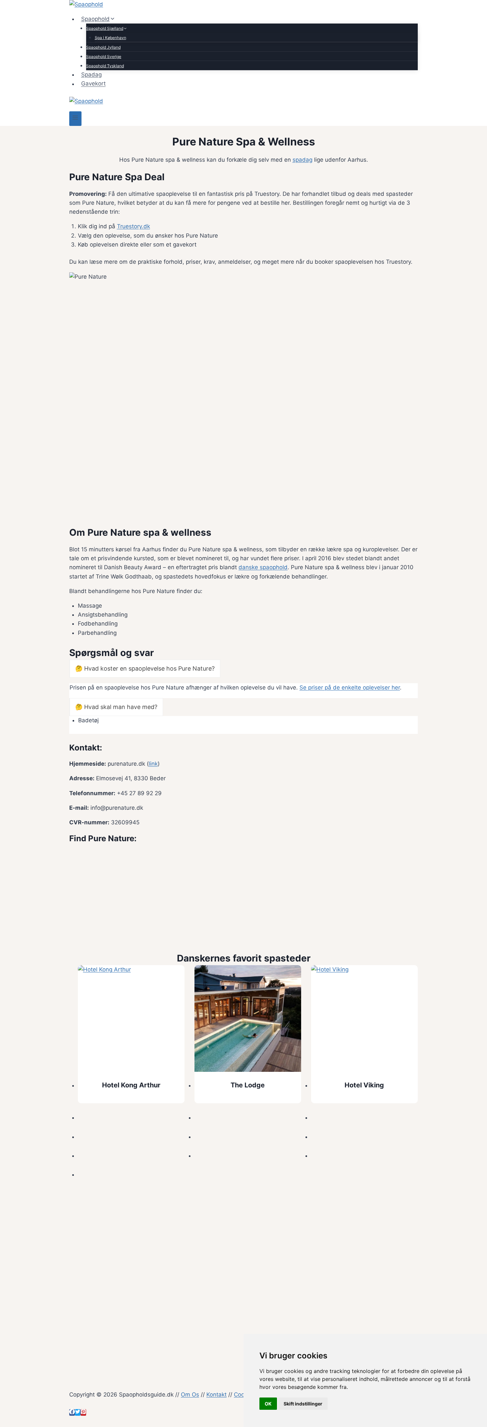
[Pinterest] (83, 1412)
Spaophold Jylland (103, 47)
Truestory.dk (133, 226)
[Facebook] (72, 1412)
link (153, 763)
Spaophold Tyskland (105, 65)
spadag (302, 159)
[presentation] (131, 1018)
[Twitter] (78, 1412)
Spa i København (110, 37)
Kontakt (216, 1394)
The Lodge (248, 1085)
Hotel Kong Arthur (131, 1085)
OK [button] (268, 1403)
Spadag (91, 74)
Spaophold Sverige (103, 56)
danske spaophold (263, 567)
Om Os (190, 1394)
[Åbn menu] (75, 118)
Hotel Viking (364, 1085)
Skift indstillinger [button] (303, 1403)
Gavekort (93, 84)
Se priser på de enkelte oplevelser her (349, 687)
